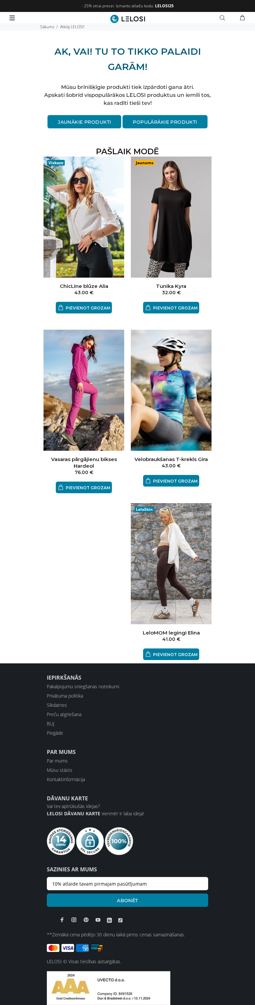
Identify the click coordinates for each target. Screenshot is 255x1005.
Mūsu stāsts (59, 770)
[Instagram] (74, 919)
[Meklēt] (223, 18)
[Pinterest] (86, 919)
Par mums (57, 761)
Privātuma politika (65, 696)
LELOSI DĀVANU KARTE (73, 813)
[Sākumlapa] (127, 19)
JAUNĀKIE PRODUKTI (84, 122)
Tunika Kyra (171, 286)
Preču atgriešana (64, 714)
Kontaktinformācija (66, 779)
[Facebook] (62, 919)
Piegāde (55, 733)
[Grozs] (242, 18)
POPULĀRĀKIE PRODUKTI (165, 122)
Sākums (47, 27)
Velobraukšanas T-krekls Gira (171, 459)
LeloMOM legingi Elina (171, 633)
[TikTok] (120, 920)
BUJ (50, 723)
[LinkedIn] (109, 920)
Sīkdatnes (57, 705)
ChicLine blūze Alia (84, 286)
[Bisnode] (108, 987)
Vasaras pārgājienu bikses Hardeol (84, 462)
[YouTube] (98, 919)
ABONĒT (127, 901)
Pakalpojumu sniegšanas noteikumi (83, 686)
